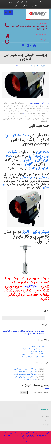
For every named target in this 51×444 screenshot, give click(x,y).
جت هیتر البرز (18, 105)
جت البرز (27, 105)
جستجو (23, 392)
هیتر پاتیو (40, 231)
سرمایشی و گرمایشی (17, 103)
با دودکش (43, 177)
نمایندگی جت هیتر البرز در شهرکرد (37, 118)
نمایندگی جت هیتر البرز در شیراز (14, 118)
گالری (25, 5)
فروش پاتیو (45, 111)
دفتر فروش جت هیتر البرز (14, 108)
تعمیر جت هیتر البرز (38, 105)
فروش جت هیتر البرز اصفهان (30, 111)
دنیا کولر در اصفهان (37, 346)
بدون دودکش (27, 177)
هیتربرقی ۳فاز (38, 168)
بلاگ (31, 66)
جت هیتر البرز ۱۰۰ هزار (36, 351)
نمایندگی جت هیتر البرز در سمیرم (19, 116)
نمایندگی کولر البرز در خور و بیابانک (32, 356)
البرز (26, 231)
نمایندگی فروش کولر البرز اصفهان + (32, 354)
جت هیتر (42, 152)
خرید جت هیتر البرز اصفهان (33, 108)
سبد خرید (17, 5)
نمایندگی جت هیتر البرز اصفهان (34, 113)
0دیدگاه (44, 121)
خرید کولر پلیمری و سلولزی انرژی (33, 349)
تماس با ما (33, 5)
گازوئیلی (25, 160)
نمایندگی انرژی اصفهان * (43, 66)
